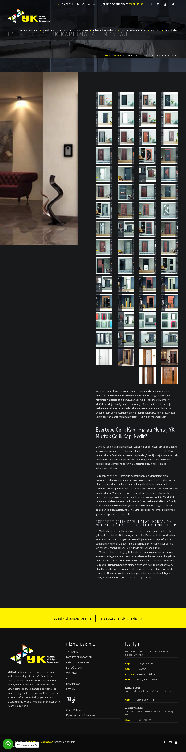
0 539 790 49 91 (145, 720)
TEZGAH (82, 30)
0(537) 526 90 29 (145, 668)
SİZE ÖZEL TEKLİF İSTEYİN (119, 618)
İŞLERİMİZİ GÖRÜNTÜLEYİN (72, 618)
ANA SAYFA (114, 55)
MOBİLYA (66, 30)
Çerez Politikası (74, 710)
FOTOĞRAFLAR (74, 667)
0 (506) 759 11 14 (145, 699)
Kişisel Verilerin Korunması (81, 715)
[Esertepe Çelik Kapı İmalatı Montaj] (104, 100)
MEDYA (155, 30)
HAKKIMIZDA (29, 30)
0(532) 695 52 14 (145, 663)
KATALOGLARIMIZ (134, 30)
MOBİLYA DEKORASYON (79, 657)
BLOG (69, 678)
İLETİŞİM (171, 30)
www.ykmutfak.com (147, 679)
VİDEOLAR (71, 673)
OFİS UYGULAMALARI (77, 662)
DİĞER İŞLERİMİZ (105, 30)
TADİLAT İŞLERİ (74, 651)
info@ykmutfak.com (147, 674)
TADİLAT (49, 30)
